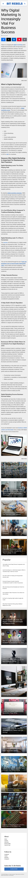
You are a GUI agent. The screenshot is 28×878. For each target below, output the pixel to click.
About (5, 839)
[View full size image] (14, 70)
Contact (6, 840)
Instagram (6, 859)
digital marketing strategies (15, 193)
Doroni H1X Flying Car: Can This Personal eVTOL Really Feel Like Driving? (13, 730)
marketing (19, 44)
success (5, 242)
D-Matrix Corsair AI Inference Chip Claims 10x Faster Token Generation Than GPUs (13, 711)
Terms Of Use (7, 845)
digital (15, 44)
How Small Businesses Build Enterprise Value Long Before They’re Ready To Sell (12, 551)
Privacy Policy (7, 843)
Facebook (6, 854)
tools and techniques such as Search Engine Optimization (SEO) (13, 263)
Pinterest (6, 857)
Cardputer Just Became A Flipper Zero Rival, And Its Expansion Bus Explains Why (13, 825)
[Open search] (25, 2)
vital (7, 154)
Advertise (6, 842)
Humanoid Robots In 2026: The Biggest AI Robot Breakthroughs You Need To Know (13, 621)
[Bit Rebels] (14, 5)
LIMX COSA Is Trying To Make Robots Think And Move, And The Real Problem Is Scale (13, 659)
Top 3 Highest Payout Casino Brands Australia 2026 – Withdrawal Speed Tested (14, 789)
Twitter (6, 855)
